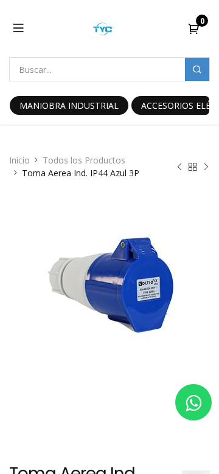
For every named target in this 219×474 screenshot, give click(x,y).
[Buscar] (197, 69)
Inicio (19, 160)
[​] (193, 402)
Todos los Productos (84, 160)
